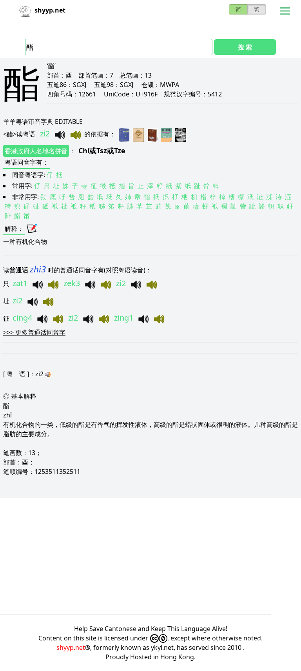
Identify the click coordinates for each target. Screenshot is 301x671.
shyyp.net (70, 647)
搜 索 (245, 47)
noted (252, 638)
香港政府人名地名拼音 (36, 151)
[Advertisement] (150, 556)
